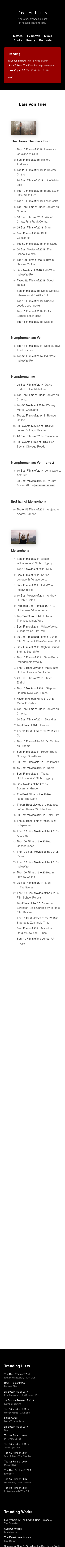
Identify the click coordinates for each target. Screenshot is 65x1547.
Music (48, 36)
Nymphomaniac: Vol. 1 (28, 337)
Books (18, 40)
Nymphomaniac (23, 376)
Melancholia (20, 550)
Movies (18, 36)
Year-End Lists (32, 12)
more (11, 77)
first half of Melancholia (28, 501)
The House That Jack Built (30, 141)
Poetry (30, 40)
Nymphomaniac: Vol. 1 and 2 (32, 462)
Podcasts (45, 40)
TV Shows (33, 36)
